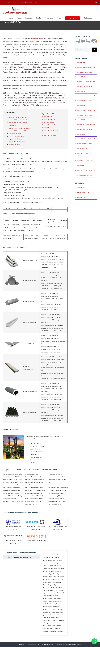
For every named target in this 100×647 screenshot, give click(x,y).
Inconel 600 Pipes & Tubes (84, 72)
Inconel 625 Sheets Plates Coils (86, 110)
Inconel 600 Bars (37, 38)
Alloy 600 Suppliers (14, 144)
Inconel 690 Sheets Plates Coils (86, 124)
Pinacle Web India (71, 644)
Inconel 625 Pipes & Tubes (84, 115)
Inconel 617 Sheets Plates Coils (86, 96)
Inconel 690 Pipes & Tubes (84, 129)
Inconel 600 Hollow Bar (49, 133)
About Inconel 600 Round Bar (18, 117)
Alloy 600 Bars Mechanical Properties (20, 128)
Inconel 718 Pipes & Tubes (84, 143)
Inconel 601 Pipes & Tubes (84, 86)
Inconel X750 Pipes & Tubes (85, 160)
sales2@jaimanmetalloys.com (29, 2)
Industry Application (15, 133)
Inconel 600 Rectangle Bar (50, 130)
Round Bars (80, 187)
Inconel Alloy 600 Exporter (17, 141)
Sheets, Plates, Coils (83, 192)
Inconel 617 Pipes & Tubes (84, 100)
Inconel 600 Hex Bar (48, 122)
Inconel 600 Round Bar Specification (20, 120)
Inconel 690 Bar (81, 120)
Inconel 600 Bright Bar (49, 119)
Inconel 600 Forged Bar (49, 135)
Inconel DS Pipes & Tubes (84, 175)
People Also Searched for (16, 136)
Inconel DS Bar (81, 165)
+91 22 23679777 (15, 2)
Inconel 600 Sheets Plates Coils (86, 67)
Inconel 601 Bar (81, 77)
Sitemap (79, 644)
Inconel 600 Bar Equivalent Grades (19, 131)
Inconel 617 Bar (81, 91)
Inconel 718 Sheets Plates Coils (86, 139)
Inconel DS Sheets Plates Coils (86, 170)
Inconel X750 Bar (82, 148)
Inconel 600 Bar (47, 116)
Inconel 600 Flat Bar (48, 127)
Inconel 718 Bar (81, 134)
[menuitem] (10, 18)
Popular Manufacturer (15, 139)
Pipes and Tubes (81, 197)
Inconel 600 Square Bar (49, 125)
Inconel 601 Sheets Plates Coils (86, 81)
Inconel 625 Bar (81, 105)
